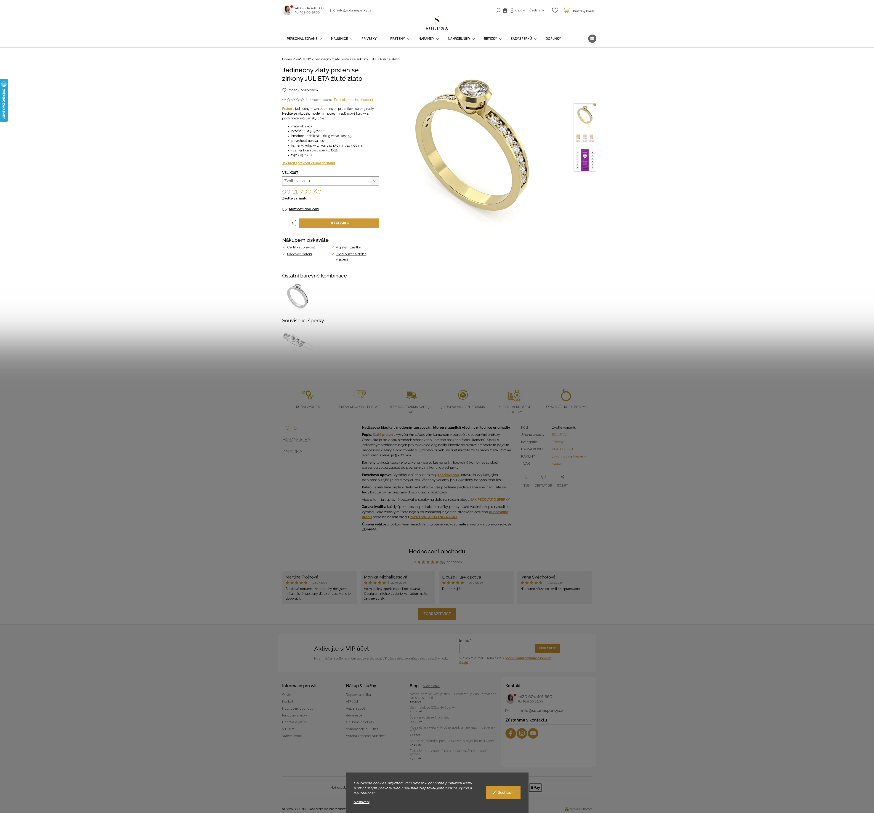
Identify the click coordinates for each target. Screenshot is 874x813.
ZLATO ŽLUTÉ (563, 449)
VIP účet (288, 729)
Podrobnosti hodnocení (353, 100)
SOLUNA (559, 435)
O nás (286, 695)
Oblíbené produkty (360, 722)
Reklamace (354, 715)
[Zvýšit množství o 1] (295, 220)
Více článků (431, 686)
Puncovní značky (294, 715)
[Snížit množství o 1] (295, 225)
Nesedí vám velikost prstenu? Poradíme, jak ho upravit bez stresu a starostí (453, 695)
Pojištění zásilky (348, 247)
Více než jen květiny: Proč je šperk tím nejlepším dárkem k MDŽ (452, 729)
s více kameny (574, 456)
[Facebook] (510, 733)
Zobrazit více (437, 614)
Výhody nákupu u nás (362, 729)
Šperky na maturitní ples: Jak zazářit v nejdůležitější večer (452, 741)
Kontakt (287, 701)
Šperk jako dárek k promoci (430, 717)
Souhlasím (506, 793)
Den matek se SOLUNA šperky (432, 707)
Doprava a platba (294, 722)
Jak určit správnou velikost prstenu (308, 163)
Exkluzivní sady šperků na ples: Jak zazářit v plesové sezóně (448, 752)
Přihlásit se (547, 648)
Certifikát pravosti (301, 247)
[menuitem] (304, 39)
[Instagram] (522, 733)
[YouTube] (533, 733)
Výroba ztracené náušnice (365, 736)
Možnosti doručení (304, 209)
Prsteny (558, 442)
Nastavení (361, 802)
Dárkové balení (299, 254)
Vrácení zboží (292, 736)
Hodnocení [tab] (297, 439)
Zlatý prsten (383, 435)
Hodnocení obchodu (437, 551)
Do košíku (339, 223)
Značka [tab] (292, 451)
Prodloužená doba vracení (351, 256)
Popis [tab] (289, 428)
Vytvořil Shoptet (581, 809)
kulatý (557, 463)
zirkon (557, 456)
